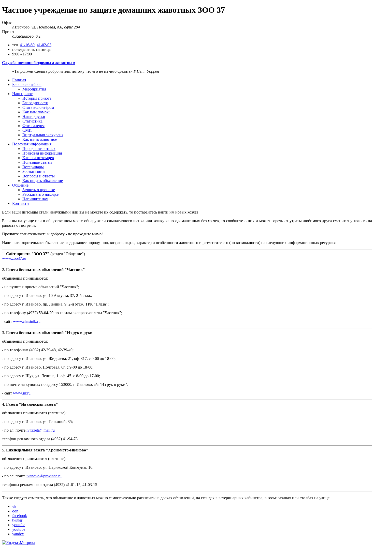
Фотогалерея (33, 126)
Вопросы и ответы (38, 176)
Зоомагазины (33, 171)
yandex (18, 534)
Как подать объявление (42, 180)
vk (14, 506)
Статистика (32, 121)
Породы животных (38, 148)
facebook (19, 515)
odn (15, 511)
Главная (19, 80)
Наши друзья (33, 116)
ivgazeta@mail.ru (40, 430)
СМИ (27, 130)
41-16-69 (27, 45)
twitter (17, 520)
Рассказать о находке (40, 194)
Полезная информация (31, 144)
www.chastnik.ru (26, 321)
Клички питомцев (38, 158)
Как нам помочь (36, 112)
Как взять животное (39, 139)
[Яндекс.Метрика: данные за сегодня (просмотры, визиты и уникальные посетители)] (18, 542)
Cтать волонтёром (38, 107)
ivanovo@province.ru (44, 476)
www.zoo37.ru (14, 258)
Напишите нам (35, 199)
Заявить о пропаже (38, 190)
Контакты (20, 203)
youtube (18, 525)
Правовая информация (42, 153)
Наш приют (22, 94)
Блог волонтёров (26, 84)
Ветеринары (33, 167)
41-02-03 (44, 45)
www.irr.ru (22, 393)
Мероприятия (34, 89)
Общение (20, 185)
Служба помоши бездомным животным (38, 62)
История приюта (36, 98)
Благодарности (35, 103)
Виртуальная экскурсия (42, 135)
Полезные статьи (37, 162)
